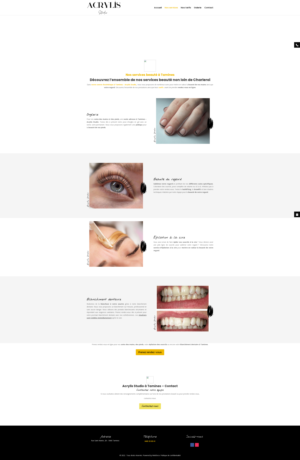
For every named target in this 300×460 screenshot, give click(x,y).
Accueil (158, 8)
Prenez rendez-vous (150, 352)
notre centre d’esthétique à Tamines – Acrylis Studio (113, 84)
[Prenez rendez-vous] (297, 214)
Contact (208, 8)
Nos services (171, 8)
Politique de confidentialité (171, 455)
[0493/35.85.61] (297, 45)
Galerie (197, 8)
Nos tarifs (186, 8)
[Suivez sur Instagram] (197, 445)
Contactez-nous (150, 406)
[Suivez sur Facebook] (192, 445)
